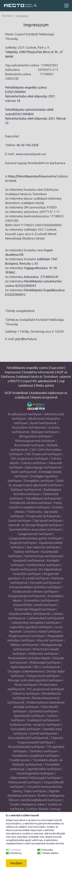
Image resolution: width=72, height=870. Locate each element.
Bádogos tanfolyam (45, 432)
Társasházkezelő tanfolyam (26, 746)
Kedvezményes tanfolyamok (43, 556)
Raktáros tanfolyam (26, 693)
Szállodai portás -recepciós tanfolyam (35, 724)
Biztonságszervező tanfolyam (35, 440)
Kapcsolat (57, 367)
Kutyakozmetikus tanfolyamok (29, 613)
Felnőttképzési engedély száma (27, 367)
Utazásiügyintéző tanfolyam (35, 773)
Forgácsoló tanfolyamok (43, 516)
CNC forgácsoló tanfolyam (43, 454)
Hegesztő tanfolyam (23, 542)
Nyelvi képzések (21, 667)
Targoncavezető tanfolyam (35, 742)
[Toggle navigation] (66, 5)
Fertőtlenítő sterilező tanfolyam (31, 502)
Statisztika (47, 850)
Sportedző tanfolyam (43, 711)
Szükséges (16, 850)
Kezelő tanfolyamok (23, 569)
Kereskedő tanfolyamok (29, 560)
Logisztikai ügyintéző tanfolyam (31, 627)
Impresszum (22, 16)
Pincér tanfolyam (25, 684)
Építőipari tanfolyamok (26, 489)
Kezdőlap (7, 16)
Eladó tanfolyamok (24, 471)
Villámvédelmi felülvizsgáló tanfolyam (35, 777)
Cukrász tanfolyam (34, 463)
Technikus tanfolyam (43, 751)
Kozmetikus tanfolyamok (41, 600)
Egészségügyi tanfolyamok (43, 467)
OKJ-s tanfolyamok (47, 667)
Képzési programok (44, 397)
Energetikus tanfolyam (39, 480)
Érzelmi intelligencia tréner (27, 804)
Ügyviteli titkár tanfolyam (44, 769)
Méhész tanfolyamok (24, 644)
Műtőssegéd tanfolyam (45, 662)
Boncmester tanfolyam (29, 445)
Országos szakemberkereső (26, 671)
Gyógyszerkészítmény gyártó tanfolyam (35, 538)
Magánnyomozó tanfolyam (27, 636)
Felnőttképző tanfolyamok (43, 498)
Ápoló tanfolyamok (43, 423)
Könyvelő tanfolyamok (45, 582)
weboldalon (52, 840)
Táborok (56, 738)
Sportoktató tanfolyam (29, 715)
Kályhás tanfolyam (26, 551)
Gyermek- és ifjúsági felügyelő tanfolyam (35, 525)
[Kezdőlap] (18, 5)
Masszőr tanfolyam (50, 640)
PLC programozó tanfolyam (45, 689)
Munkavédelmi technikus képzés (29, 658)
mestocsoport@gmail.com (31, 154)
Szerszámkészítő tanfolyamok (28, 738)
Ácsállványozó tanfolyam (25, 414)
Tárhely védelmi (50, 853)
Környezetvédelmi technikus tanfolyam (35, 587)
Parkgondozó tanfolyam (43, 675)
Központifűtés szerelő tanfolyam (35, 604)
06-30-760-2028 (27, 145)
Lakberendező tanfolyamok (46, 618)
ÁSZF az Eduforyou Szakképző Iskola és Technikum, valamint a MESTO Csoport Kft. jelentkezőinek (36, 377)
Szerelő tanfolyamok (43, 733)
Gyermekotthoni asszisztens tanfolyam (35, 529)
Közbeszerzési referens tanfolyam (35, 591)
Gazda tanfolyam (19, 520)
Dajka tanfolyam (35, 791)
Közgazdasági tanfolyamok (26, 596)
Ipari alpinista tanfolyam (43, 547)
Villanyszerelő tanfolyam (24, 782)
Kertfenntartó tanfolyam (43, 565)
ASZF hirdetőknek (16, 393)
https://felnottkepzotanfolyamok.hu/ (32, 176)
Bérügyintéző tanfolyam (35, 436)
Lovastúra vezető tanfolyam (42, 631)
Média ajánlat (45, 385)
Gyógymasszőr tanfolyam (35, 534)
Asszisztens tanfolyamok (29, 427)
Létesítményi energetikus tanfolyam (36, 622)
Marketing (16, 853)
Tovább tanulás (19, 760)
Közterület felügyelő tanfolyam (35, 609)
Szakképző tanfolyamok (43, 720)
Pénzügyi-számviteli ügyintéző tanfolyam (35, 680)
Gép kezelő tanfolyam (48, 520)
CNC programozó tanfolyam (29, 458)
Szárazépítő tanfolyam (25, 729)
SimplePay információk (38, 372)
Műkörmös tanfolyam (43, 653)
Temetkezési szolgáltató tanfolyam (35, 755)
